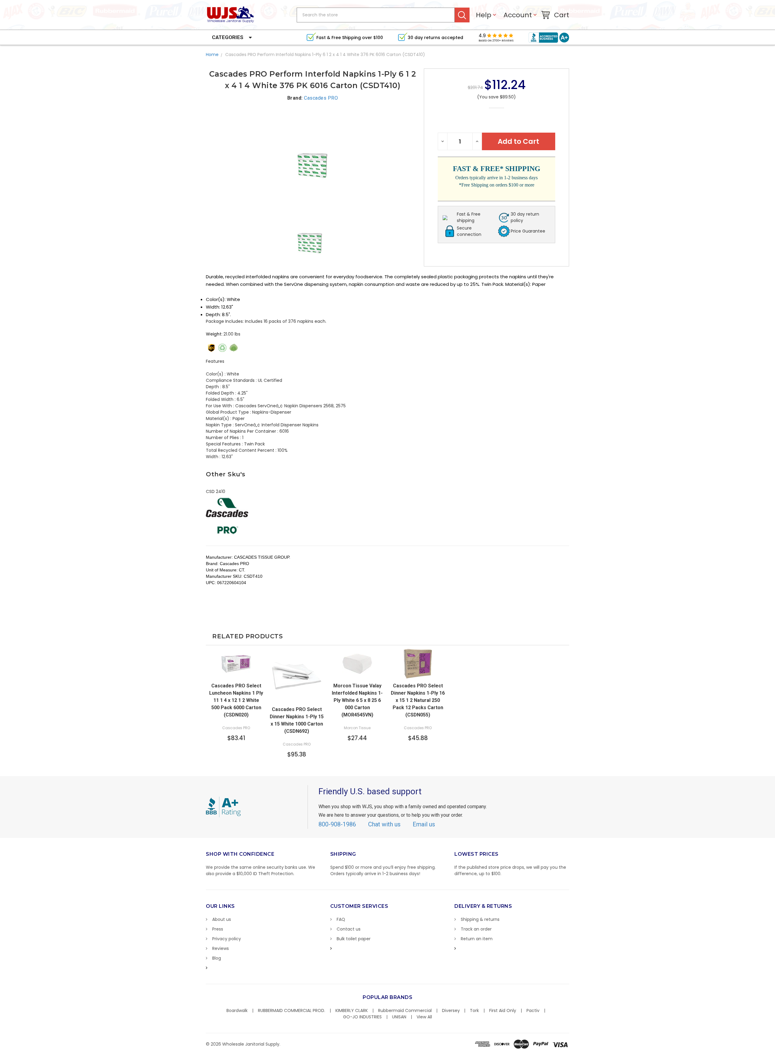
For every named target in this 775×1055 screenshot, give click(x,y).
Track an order (476, 929)
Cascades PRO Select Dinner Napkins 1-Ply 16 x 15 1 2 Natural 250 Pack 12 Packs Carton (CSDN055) (418, 700)
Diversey (451, 1010)
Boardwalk (237, 1010)
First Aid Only (502, 1010)
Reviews (220, 948)
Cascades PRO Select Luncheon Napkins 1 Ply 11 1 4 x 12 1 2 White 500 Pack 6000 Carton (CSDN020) (236, 700)
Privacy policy (226, 939)
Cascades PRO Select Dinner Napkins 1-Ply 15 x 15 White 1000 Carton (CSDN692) (297, 720)
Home (212, 54)
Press (217, 929)
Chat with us (384, 824)
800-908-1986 (337, 824)
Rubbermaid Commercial (405, 1010)
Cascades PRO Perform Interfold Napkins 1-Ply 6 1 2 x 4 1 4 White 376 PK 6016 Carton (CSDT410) (325, 54)
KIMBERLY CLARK (351, 1010)
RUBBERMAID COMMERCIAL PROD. (291, 1010)
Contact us (349, 929)
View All (424, 1017)
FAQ (341, 919)
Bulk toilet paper (354, 939)
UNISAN (399, 1017)
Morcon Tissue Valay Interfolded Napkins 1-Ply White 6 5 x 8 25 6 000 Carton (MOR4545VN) (357, 700)
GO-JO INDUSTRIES (362, 1017)
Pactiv (532, 1010)
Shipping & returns (480, 919)
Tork (474, 1010)
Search (462, 15)
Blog (216, 958)
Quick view (236, 673)
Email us (424, 824)
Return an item (477, 939)
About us (221, 919)
